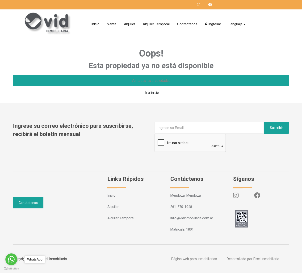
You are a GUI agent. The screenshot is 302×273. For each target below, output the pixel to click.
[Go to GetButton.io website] (11, 268)
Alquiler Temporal (156, 24)
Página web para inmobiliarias (194, 259)
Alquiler (129, 24)
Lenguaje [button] (236, 24)
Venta (111, 24)
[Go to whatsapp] (11, 259)
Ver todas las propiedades (151, 81)
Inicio (95, 24)
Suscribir (276, 128)
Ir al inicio (152, 93)
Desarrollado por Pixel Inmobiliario (253, 259)
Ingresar (214, 24)
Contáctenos (187, 24)
